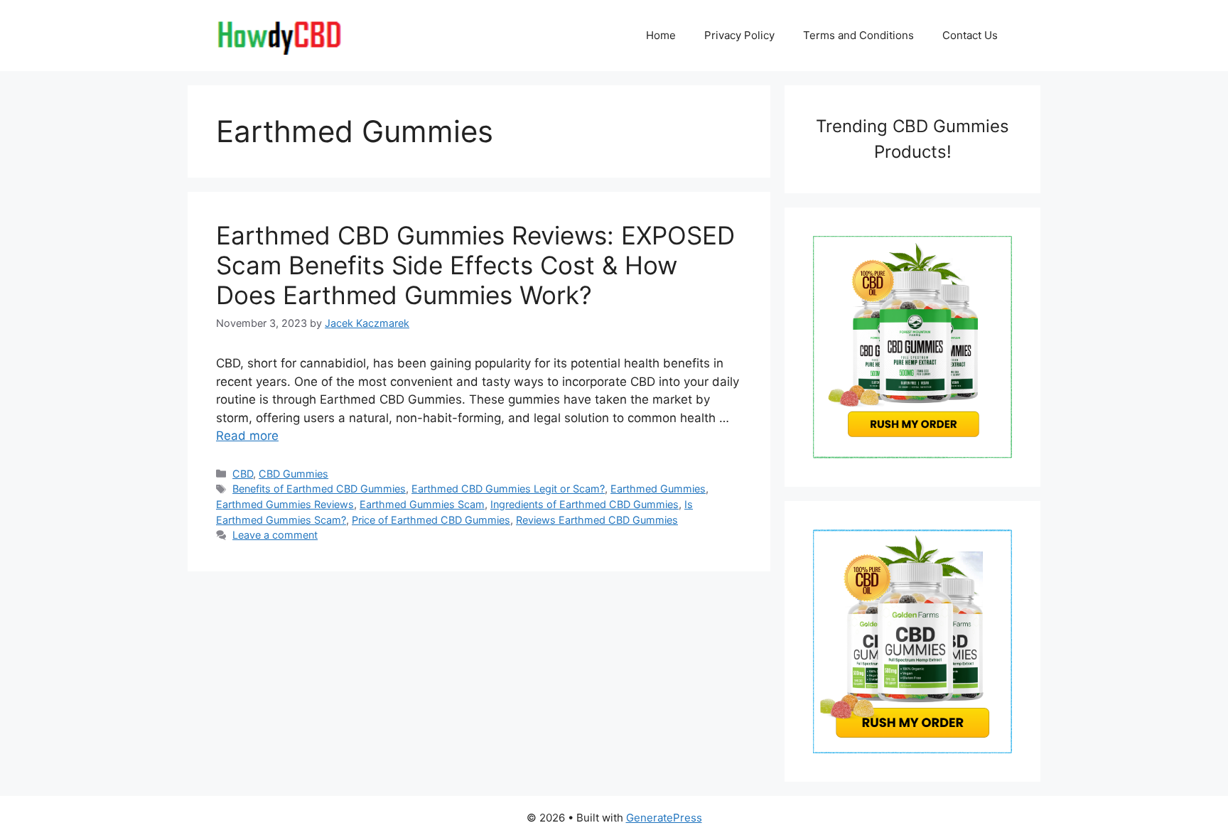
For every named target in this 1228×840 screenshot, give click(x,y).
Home (661, 35)
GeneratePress (664, 817)
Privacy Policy (739, 35)
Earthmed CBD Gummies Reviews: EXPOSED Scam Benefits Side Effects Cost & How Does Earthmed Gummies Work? (475, 265)
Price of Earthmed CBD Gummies (431, 520)
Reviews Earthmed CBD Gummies (597, 520)
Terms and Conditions (858, 35)
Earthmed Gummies (658, 489)
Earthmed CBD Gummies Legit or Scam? (508, 489)
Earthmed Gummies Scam (422, 504)
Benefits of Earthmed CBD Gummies (319, 489)
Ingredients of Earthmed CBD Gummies (584, 504)
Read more (247, 436)
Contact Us (970, 35)
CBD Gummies (293, 474)
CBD (242, 474)
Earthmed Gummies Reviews (285, 504)
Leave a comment (275, 535)
